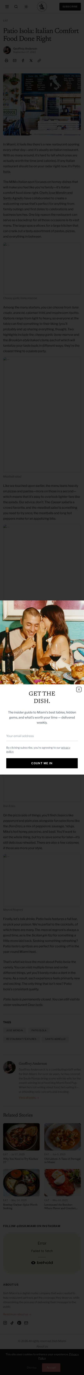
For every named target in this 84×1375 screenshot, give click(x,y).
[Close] (79, 689)
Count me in (42, 763)
